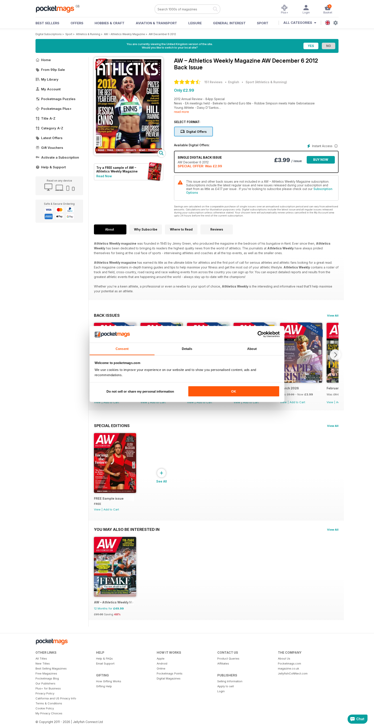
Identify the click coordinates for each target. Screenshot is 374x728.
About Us (284, 658)
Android (162, 663)
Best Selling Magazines (51, 668)
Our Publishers (45, 683)
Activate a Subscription (60, 157)
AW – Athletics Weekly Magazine (124, 34)
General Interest (229, 23)
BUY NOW (320, 159)
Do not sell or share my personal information (140, 391)
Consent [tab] (122, 348)
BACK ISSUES (107, 315)
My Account (51, 89)
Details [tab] (187, 348)
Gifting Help (104, 686)
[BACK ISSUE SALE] (301, 381)
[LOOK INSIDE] (128, 154)
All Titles (41, 658)
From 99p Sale (53, 70)
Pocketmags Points (169, 673)
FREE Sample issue (109, 498)
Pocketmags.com (289, 663)
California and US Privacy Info (55, 698)
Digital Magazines (169, 678)
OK (233, 391)
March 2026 (289, 388)
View (97, 402)
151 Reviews (213, 82)
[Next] (335, 354)
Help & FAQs (104, 658)
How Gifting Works (108, 681)
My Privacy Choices (48, 713)
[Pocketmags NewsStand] (57, 8)
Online (161, 668)
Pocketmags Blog (47, 678)
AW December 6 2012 (162, 34)
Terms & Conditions (48, 703)
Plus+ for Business (48, 688)
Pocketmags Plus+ (56, 109)
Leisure (195, 23)
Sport (262, 23)
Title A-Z (48, 118)
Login (221, 691)
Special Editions (112, 425)
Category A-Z (52, 128)
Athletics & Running (88, 34)
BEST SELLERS (47, 23)
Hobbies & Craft (109, 23)
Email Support (105, 663)
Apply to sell (225, 686)
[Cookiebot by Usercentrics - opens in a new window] (261, 334)
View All (333, 315)
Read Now (104, 176)
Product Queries (228, 658)
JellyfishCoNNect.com (293, 673)
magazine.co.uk (288, 668)
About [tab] (252, 348)
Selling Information (229, 681)
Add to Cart (111, 402)
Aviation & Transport (156, 23)
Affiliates (223, 663)
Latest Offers (52, 138)
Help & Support (53, 167)
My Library (49, 79)
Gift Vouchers (52, 148)
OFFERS (77, 23)
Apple (160, 658)
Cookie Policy (44, 708)
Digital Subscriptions (48, 34)
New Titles (42, 663)
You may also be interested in (127, 529)
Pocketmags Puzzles (58, 99)
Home (46, 60)
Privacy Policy (44, 693)
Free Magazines (46, 673)
